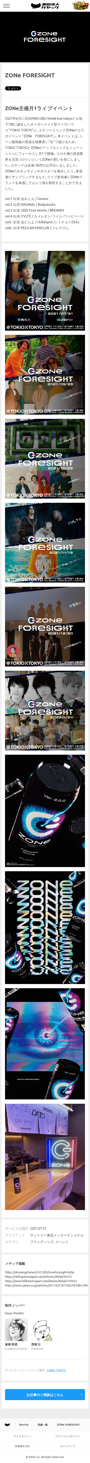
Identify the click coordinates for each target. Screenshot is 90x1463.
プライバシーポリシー (67, 1436)
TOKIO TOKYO (56, 1370)
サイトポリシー (22, 1436)
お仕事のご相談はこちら (45, 1395)
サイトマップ (67, 1446)
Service (23, 1424)
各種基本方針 (22, 1446)
